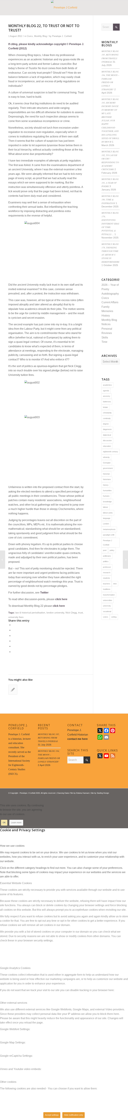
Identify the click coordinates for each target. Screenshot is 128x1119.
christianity (107, 413)
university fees (16, 617)
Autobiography (110, 293)
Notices (106, 324)
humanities (107, 490)
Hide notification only (73, 1115)
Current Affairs (110, 302)
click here (61, 599)
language (106, 518)
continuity (107, 418)
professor (107, 567)
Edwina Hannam (82, 793)
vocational (107, 611)
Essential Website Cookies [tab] (16, 883)
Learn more (16, 822)
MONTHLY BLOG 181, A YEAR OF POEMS (110, 182)
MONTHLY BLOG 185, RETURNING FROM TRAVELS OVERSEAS (49, 738)
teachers (106, 584)
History (106, 315)
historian (106, 474)
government (108, 468)
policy (112, 550)
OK (4, 822)
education (107, 446)
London (106, 524)
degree (106, 424)
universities (107, 600)
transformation (109, 595)
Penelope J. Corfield (62, 36)
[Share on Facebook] (13, 624)
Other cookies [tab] (8, 1081)
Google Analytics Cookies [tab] (15, 968)
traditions (106, 589)
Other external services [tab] (13, 1002)
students (106, 578)
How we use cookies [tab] (12, 845)
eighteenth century (110, 452)
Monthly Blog (40, 36)
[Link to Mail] (117, 796)
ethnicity (106, 457)
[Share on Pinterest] (13, 640)
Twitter (44, 592)
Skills (105, 337)
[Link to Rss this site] (112, 796)
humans (106, 496)
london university (55, 612)
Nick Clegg (71, 612)
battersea (107, 402)
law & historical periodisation (30, 612)
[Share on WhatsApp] (13, 635)
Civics (30, 36)
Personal (107, 328)
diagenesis (107, 429)
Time (104, 341)
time (115, 584)
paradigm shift (108, 535)
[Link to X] (107, 796)
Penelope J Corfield (107, 542)
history (105, 485)
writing (113, 617)
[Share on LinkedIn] (13, 646)
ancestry (106, 396)
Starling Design (103, 793)
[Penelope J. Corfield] (64, 7)
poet (104, 550)
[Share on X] (13, 630)
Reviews (107, 333)
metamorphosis (109, 529)
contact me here (77, 739)
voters (105, 617)
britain (105, 407)
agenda (106, 391)
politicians (107, 556)
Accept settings (52, 1115)
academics (107, 385)
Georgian (106, 463)
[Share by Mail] (13, 651)
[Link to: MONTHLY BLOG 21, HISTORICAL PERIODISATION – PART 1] (12, 690)
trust (80, 612)
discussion (107, 440)
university (107, 606)
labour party (108, 513)
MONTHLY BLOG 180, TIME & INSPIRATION (110, 199)
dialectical (107, 435)
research (106, 573)
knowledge (107, 502)
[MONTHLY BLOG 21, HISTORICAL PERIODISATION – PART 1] (2, 559)
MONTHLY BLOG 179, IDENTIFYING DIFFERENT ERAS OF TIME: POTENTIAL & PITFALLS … (110, 223)
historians (107, 479)
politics (105, 561)
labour (105, 507)
